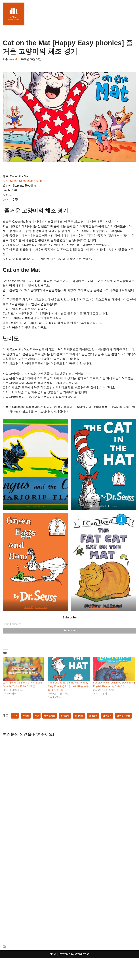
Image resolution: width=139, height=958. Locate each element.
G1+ (15, 715)
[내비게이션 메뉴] (132, 14)
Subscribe (69, 617)
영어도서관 (49, 715)
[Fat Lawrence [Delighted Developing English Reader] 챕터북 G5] (114, 669)
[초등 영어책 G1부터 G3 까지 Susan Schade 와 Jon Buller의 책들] (23, 669)
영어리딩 (79, 715)
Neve (53, 954)
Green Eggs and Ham (35, 607)
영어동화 (64, 715)
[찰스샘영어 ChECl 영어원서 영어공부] (13, 14)
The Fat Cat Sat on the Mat (103, 607)
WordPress (82, 954)
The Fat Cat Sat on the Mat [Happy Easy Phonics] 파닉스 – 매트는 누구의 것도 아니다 (68, 686)
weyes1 (13, 59)
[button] (35, 464)
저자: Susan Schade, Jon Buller (23, 180)
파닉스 (25, 715)
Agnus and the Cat (35, 506)
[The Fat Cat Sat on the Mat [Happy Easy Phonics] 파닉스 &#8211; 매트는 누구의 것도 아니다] (69, 669)
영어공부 (93, 715)
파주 (36, 715)
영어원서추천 (123, 715)
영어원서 (107, 715)
